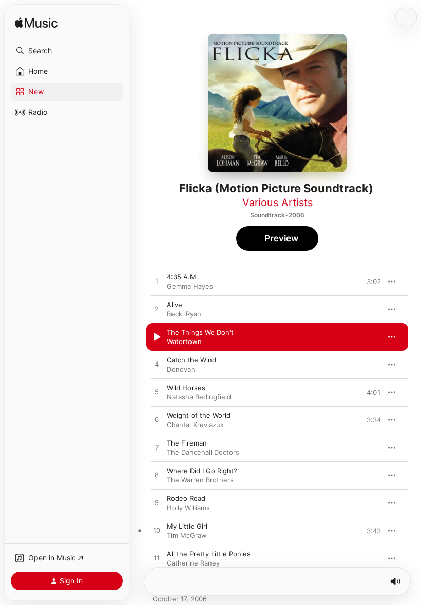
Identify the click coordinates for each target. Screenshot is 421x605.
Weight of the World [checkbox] (199, 415)
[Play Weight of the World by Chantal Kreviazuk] (156, 420)
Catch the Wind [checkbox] (191, 360)
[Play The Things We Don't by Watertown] (156, 336)
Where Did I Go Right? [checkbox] (202, 471)
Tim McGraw (187, 535)
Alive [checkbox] (174, 304)
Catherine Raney (193, 563)
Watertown (184, 341)
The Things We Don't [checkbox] (200, 332)
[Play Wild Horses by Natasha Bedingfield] (156, 392)
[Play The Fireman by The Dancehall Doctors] (156, 447)
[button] (66, 50)
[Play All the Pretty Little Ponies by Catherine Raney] (156, 558)
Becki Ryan (184, 314)
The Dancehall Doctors (203, 452)
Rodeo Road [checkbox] (186, 498)
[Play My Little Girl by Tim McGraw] (156, 530)
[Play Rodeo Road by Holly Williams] (156, 503)
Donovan (181, 369)
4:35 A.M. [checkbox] (182, 277)
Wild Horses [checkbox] (186, 388)
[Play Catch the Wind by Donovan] (156, 364)
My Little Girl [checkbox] (187, 526)
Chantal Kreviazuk (195, 424)
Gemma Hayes (190, 286)
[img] (36, 23)
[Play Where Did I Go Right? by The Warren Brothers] (156, 475)
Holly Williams (188, 507)
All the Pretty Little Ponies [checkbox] (209, 554)
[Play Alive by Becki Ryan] (156, 309)
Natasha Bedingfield (199, 397)
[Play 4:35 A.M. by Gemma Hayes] (156, 281)
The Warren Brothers (200, 480)
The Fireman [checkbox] (187, 443)
